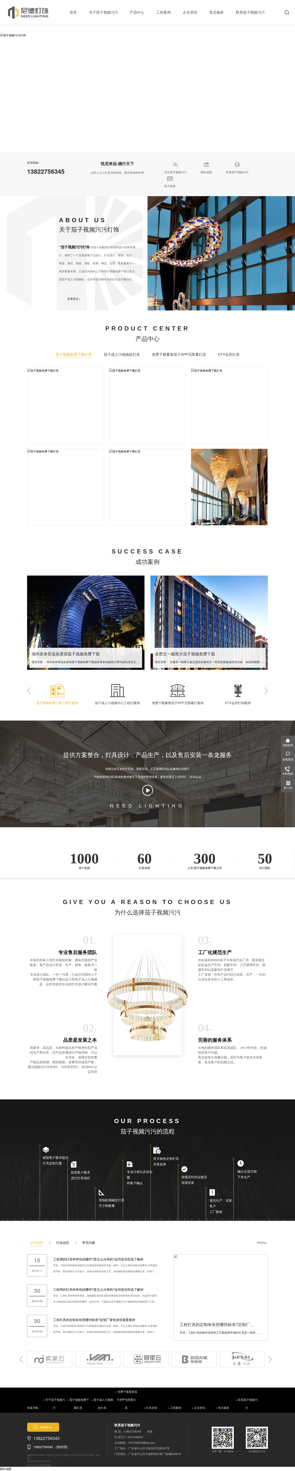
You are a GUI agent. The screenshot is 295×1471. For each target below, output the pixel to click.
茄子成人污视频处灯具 (122, 354)
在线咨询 (45, 1427)
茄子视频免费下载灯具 (74, 354)
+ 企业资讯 (198, 1408)
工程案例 (163, 12)
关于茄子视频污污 (103, 12)
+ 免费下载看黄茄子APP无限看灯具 (126, 1400)
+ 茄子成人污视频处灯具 (102, 1404)
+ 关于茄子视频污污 (54, 1404)
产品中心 (137, 12)
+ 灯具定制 (150, 1408)
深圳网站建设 (44, 1465)
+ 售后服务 (222, 1408)
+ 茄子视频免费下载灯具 (78, 1404)
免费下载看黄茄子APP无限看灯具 (179, 354)
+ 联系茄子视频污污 (247, 1404)
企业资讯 (190, 12)
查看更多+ (73, 299)
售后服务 (216, 12)
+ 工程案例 (174, 1408)
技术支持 (32, 1465)
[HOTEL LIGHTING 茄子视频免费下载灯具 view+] (65, 370)
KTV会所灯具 (229, 354)
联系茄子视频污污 (250, 12)
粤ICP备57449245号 (38, 1461)
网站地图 (5, 1469)
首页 (73, 12)
